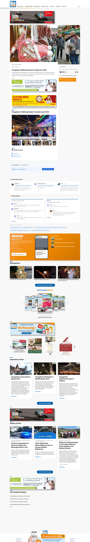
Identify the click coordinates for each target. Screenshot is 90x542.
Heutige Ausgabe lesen (18, 251)
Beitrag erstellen (29, 6)
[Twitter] (65, 72)
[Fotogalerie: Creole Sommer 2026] (45, 269)
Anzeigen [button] (58, 6)
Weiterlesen (14, 393)
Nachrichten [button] (20, 6)
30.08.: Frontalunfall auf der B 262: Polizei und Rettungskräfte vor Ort (20, 442)
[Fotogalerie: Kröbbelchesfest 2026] (21, 269)
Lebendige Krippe (17, 156)
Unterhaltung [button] (36, 6)
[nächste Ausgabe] (67, 300)
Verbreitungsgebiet (19, 539)
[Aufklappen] (63, 536)
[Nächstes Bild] (54, 126)
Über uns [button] (64, 6)
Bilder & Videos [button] (45, 6)
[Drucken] (77, 72)
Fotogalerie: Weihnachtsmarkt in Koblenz (66, 376)
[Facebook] (60, 72)
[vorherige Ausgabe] (23, 300)
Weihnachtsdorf (17, 155)
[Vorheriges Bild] (13, 126)
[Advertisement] (45, 513)
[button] (12, 127)
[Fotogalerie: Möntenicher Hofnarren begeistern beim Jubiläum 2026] (69, 269)
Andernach (15, 153)
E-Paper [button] (52, 6)
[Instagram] (63, 72)
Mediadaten (18, 537)
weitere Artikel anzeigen (45, 400)
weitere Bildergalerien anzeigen (45, 282)
